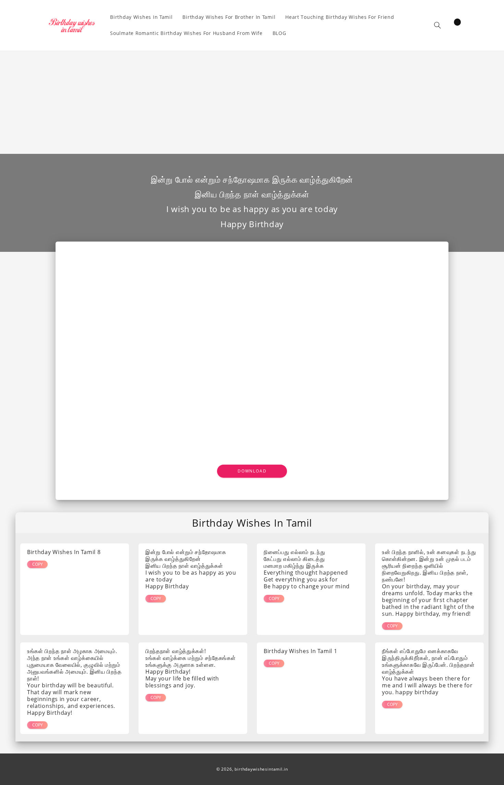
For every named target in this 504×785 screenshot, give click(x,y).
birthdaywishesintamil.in (261, 769)
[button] (437, 25)
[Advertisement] (252, 102)
